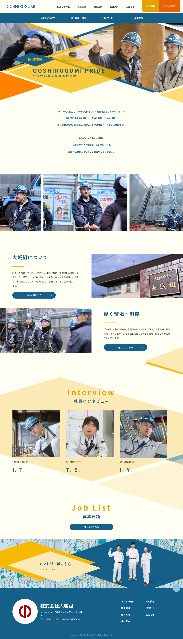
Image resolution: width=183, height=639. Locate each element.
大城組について (47, 18)
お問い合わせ (169, 5)
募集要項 (138, 18)
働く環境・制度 (78, 18)
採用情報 (150, 5)
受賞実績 (98, 6)
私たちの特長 (63, 6)
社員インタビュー (110, 18)
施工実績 (81, 6)
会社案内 (114, 6)
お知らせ (130, 6)
